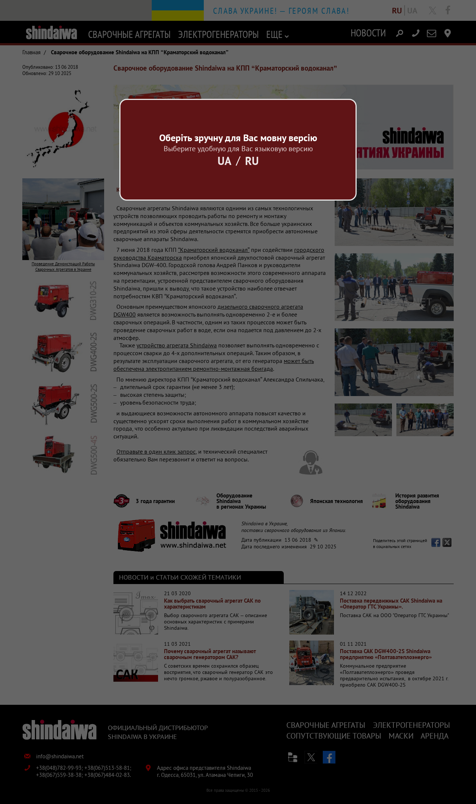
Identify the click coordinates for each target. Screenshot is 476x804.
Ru (252, 160)
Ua (224, 160)
